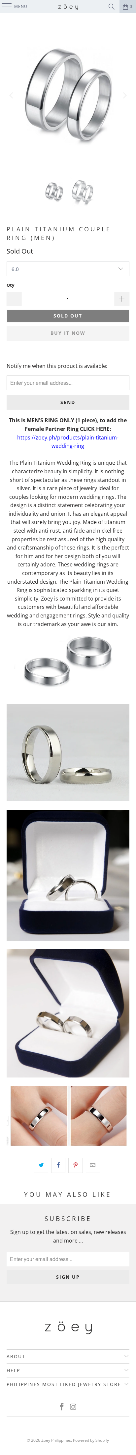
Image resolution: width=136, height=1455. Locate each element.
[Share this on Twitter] (41, 1165)
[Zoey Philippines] (68, 6)
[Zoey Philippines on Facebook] (62, 1407)
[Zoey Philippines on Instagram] (73, 1407)
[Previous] (11, 95)
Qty (10, 285)
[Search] (111, 6)
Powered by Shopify (91, 1440)
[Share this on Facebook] (58, 1165)
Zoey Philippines (56, 1440)
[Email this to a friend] (93, 1165)
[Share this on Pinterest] (75, 1165)
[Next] (124, 95)
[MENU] (3, 6)
